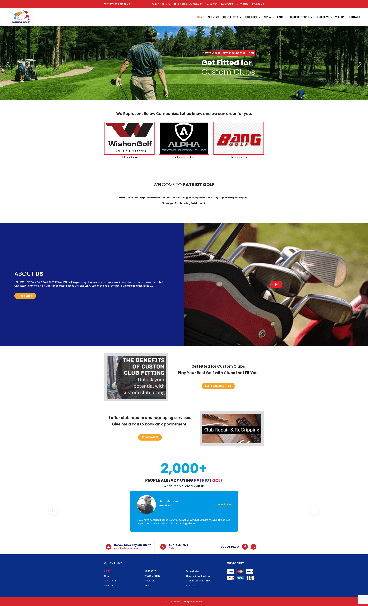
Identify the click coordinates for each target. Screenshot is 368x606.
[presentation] (8, 64)
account (228, 3)
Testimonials (110, 580)
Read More (25, 295)
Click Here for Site (129, 157)
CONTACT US (192, 585)
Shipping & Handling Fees (198, 576)
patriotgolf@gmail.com (190, 3)
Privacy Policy (192, 571)
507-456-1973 (162, 3)
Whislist (244, 3)
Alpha (267, 17)
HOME (200, 17)
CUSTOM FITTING (299, 17)
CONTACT (354, 17)
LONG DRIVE (322, 17)
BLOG (147, 585)
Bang (280, 17)
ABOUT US (213, 17)
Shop (106, 576)
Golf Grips (250, 17)
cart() (259, 3)
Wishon (340, 17)
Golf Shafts (230, 17)
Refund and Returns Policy (198, 580)
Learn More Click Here (218, 386)
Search (213, 3)
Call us (172, 548)
